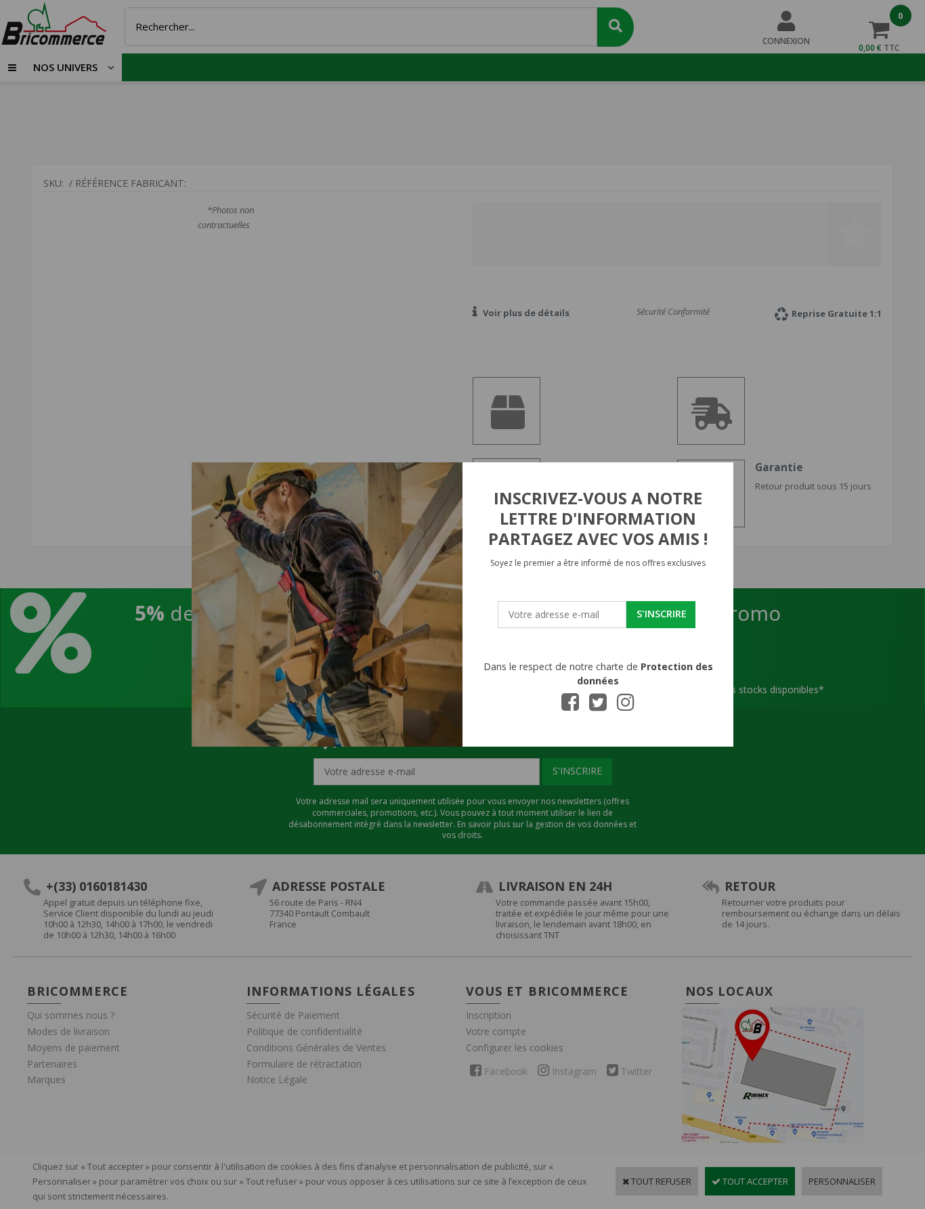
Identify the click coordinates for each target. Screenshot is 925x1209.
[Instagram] (626, 706)
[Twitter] (598, 706)
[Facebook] (570, 706)
